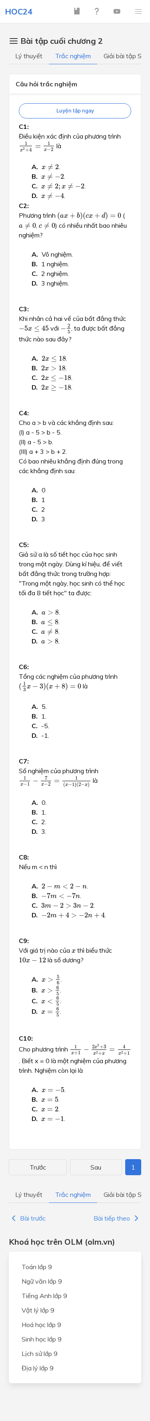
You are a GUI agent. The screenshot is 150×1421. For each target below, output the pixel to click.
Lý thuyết (28, 56)
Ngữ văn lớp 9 (42, 1281)
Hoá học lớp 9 (41, 1325)
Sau (95, 1167)
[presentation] (37, 147)
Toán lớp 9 (37, 1267)
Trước (38, 1167)
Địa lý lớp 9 (38, 1368)
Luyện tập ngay (75, 111)
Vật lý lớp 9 (38, 1310)
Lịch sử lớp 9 (40, 1354)
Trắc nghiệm (73, 56)
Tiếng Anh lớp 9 (44, 1296)
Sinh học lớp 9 (42, 1339)
